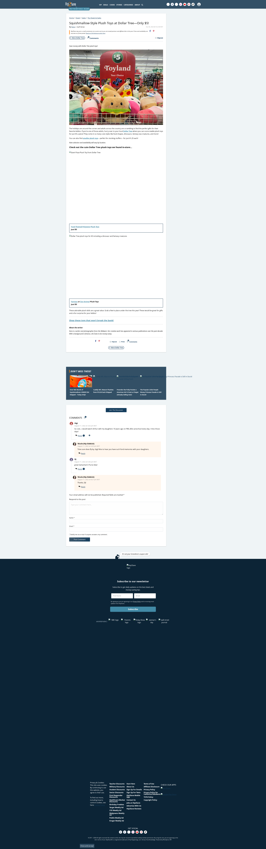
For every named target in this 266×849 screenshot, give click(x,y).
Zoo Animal (85, 302)
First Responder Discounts (115, 796)
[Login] (199, 4)
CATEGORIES (128, 5)
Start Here (131, 784)
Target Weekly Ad (116, 807)
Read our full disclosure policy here (95, 33)
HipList (160, 38)
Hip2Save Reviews (134, 809)
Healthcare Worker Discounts (117, 800)
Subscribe (133, 609)
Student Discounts (117, 789)
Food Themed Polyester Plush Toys (85, 227)
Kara (73, 27)
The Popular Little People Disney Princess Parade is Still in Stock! (150, 392)
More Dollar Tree (78, 38)
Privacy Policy (149, 789)
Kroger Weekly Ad (116, 821)
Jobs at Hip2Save (133, 803)
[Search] (142, 4)
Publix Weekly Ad (116, 818)
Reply (80, 436)
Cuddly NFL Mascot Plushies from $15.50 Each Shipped (103, 391)
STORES (119, 5)
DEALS (105, 5)
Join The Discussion (116, 410)
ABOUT (137, 5)
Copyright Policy (150, 800)
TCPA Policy (148, 797)
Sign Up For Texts (133, 792)
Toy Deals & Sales (94, 18)
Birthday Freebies (116, 804)
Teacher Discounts (116, 784)
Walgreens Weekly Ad (116, 814)
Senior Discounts (116, 792)
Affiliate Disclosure (151, 787)
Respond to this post (77, 499)
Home (71, 18)
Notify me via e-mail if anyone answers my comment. (89, 534)
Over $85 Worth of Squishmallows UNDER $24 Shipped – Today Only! (79, 392)
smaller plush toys (90, 138)
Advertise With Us (134, 806)
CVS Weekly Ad (115, 810)
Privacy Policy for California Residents (152, 793)
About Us (130, 787)
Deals (78, 18)
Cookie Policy (100, 805)
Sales (84, 18)
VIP (100, 5)
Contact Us (131, 800)
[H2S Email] (157, 31)
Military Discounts (117, 787)
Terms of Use (149, 784)
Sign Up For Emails (134, 789)
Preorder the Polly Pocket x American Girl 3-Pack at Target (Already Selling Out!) (127, 392)
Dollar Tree (127, 131)
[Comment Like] (88, 453)
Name (72, 518)
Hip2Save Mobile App (133, 796)
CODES (112, 5)
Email (71, 526)
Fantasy (74, 302)
